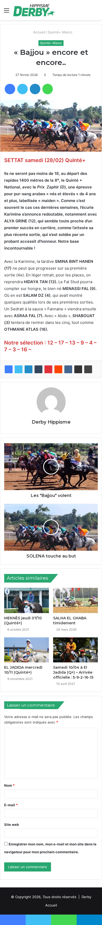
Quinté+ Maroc (60, 32)
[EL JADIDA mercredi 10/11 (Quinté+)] (26, 649)
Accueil (38, 32)
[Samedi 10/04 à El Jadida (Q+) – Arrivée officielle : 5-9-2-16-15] (75, 649)
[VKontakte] (68, 369)
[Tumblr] (38, 369)
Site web (11, 824)
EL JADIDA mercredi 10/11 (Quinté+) (23, 670)
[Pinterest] (48, 369)
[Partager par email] (78, 369)
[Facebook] (9, 369)
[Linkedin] (28, 369)
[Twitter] (18, 369)
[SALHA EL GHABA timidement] (75, 600)
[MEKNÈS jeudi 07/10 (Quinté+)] (26, 600)
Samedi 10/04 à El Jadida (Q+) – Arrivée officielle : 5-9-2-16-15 (73, 672)
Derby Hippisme (51, 422)
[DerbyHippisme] (34, 10)
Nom (9, 785)
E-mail (11, 805)
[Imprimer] (88, 369)
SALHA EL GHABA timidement (69, 620)
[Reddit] (58, 369)
